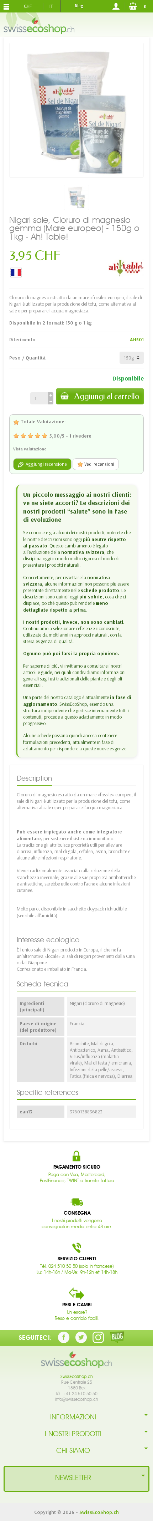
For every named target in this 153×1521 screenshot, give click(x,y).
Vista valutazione (30, 448)
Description (34, 778)
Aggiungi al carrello (106, 396)
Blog (79, 5)
